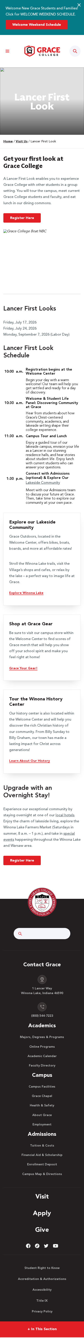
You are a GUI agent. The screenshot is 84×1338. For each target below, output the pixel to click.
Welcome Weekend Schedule (36, 25)
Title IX (42, 1300)
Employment (42, 1124)
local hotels (65, 815)
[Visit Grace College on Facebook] (28, 1246)
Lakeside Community (43, 483)
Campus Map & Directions (42, 1174)
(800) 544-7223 (42, 1015)
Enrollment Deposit (42, 1164)
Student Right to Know (42, 1268)
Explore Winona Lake (26, 593)
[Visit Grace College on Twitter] (46, 1246)
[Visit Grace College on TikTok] (37, 1246)
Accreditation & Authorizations (42, 1279)
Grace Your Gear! (23, 668)
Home (8, 141)
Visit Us (22, 141)
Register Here (22, 218)
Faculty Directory (42, 1065)
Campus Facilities (42, 1086)
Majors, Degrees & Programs (42, 1037)
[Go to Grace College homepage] (42, 902)
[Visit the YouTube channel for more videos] (55, 1246)
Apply (42, 1213)
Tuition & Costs (42, 1145)
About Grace (42, 1115)
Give (42, 1230)
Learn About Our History (29, 760)
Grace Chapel (42, 1096)
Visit (42, 1197)
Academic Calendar (42, 1056)
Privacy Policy (42, 1311)
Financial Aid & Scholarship (42, 1155)
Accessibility (42, 1289)
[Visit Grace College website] (42, 51)
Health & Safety (42, 1105)
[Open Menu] (7, 51)
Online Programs (42, 1046)
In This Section (42, 1329)
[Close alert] (79, 5)
